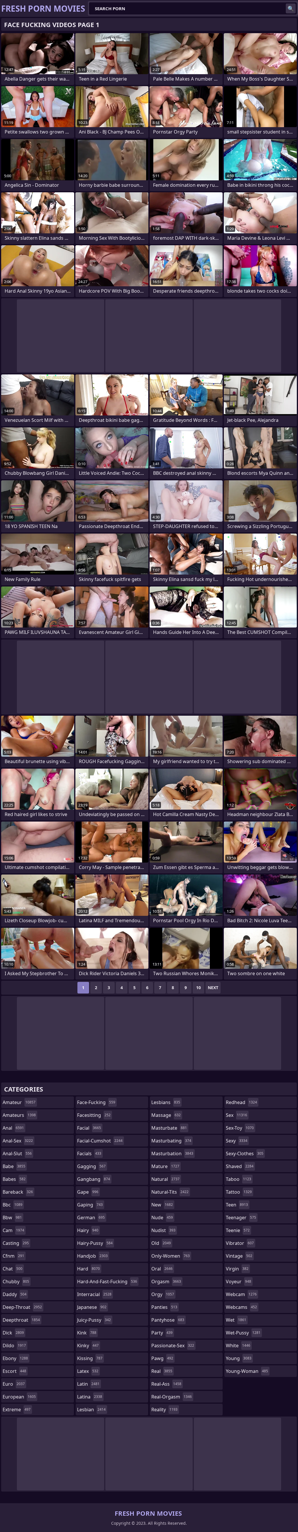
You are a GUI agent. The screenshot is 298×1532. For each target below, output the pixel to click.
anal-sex (18, 1141)
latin (88, 1384)
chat (12, 1269)
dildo (14, 1345)
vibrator (240, 1243)
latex (87, 1371)
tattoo (239, 1192)
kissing (89, 1358)
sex (236, 1115)
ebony (15, 1358)
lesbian (91, 1409)
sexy (236, 1141)
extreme (17, 1409)
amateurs (19, 1115)
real (161, 1371)
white (238, 1345)
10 (198, 987)
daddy (14, 1294)
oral (162, 1269)
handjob (92, 1256)
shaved (239, 1166)
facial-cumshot (100, 1141)
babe (14, 1166)
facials (89, 1153)
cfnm (13, 1256)
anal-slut (17, 1153)
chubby (16, 1281)
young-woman (247, 1371)
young (238, 1358)
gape (87, 1192)
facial (89, 1128)
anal (13, 1128)
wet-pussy (243, 1333)
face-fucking (96, 1102)
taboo (238, 1179)
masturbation (172, 1153)
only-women (170, 1256)
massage (166, 1115)
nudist (163, 1230)
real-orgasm (171, 1397)
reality (164, 1409)
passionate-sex (172, 1345)
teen (237, 1205)
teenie (238, 1230)
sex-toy (240, 1128)
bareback (18, 1192)
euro (14, 1384)
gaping (90, 1205)
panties (164, 1307)
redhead (241, 1102)
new (162, 1205)
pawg (162, 1358)
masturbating (171, 1141)
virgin (237, 1269)
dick (13, 1333)
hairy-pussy (95, 1243)
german (91, 1217)
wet (236, 1320)
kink (86, 1333)
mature (165, 1166)
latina (89, 1397)
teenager (241, 1217)
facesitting (94, 1115)
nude (162, 1217)
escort (14, 1371)
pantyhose (167, 1320)
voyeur (238, 1281)
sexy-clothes (244, 1153)
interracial (94, 1294)
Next (213, 987)
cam (13, 1230)
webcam (241, 1294)
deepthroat (21, 1320)
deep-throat (22, 1307)
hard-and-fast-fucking (107, 1281)
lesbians (165, 1102)
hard (88, 1269)
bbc (12, 1205)
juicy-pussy (94, 1320)
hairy (87, 1230)
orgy (162, 1294)
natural (165, 1179)
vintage (239, 1256)
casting (16, 1243)
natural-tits (170, 1192)
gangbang (93, 1179)
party (162, 1333)
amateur (19, 1102)
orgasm (166, 1281)
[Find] (291, 8)
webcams (241, 1307)
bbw (12, 1217)
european (19, 1397)
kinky (88, 1345)
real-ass (166, 1384)
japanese (92, 1307)
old (161, 1243)
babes (14, 1179)
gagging (91, 1166)
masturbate (169, 1128)
